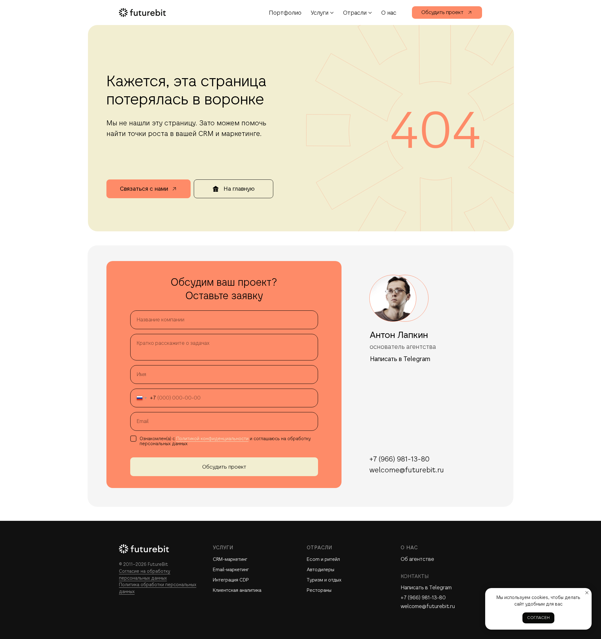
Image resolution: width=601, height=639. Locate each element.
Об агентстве (417, 559)
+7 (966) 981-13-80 (423, 597)
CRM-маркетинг (230, 559)
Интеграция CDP (231, 580)
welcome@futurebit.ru (428, 606)
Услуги (319, 12)
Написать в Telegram (426, 587)
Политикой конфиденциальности (212, 438)
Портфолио (285, 12)
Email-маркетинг (231, 569)
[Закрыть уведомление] (587, 593)
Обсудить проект (224, 466)
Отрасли (355, 12)
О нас (388, 12)
